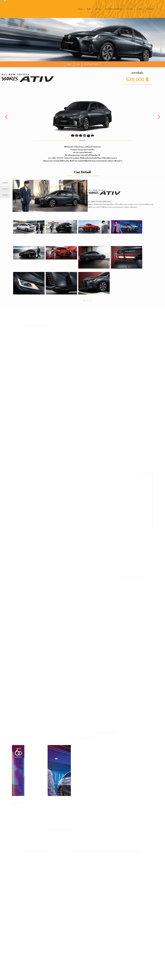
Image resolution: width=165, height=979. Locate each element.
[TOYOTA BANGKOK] (14, 9)
